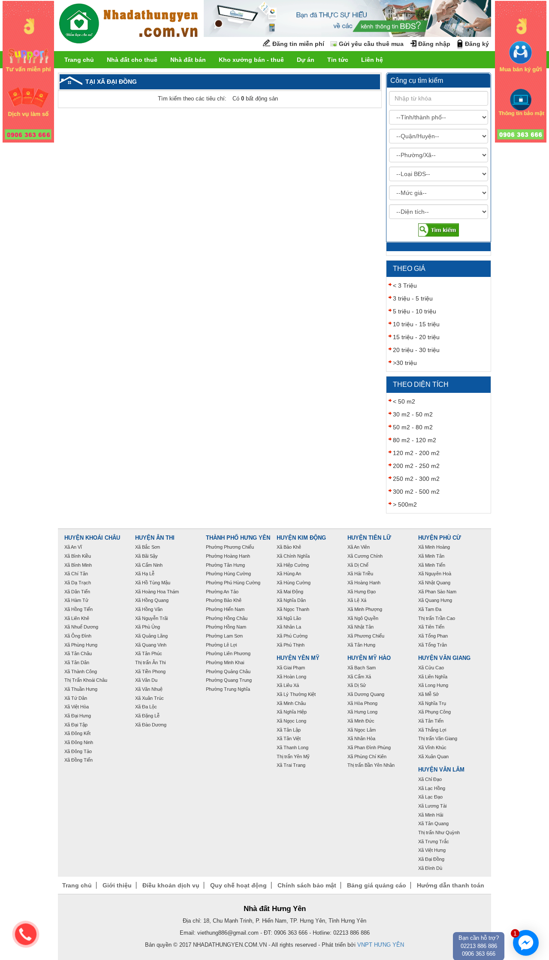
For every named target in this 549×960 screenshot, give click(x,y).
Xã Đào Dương (150, 724)
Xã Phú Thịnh (291, 644)
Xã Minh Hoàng (434, 547)
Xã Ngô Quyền (362, 618)
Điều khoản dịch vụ (170, 885)
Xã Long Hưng (433, 685)
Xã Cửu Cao (431, 667)
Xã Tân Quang (433, 823)
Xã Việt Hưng (432, 850)
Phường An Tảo (222, 591)
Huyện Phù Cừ (439, 538)
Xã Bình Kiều (77, 556)
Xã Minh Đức (360, 720)
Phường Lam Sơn (224, 635)
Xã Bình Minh (78, 565)
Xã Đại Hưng (77, 715)
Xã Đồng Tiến (78, 760)
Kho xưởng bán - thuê (251, 59)
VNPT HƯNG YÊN (380, 945)
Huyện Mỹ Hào (369, 658)
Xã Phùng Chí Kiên (366, 756)
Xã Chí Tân (76, 573)
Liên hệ (372, 59)
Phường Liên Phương (228, 653)
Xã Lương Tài (432, 805)
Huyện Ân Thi (155, 538)
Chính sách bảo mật (307, 885)
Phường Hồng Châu (226, 618)
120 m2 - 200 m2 (416, 453)
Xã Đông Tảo (78, 751)
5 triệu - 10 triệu (414, 311)
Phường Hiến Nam (225, 609)
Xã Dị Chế (357, 565)
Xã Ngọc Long (291, 720)
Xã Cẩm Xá (359, 676)
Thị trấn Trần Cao (436, 618)
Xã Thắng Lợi (432, 729)
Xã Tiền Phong (150, 671)
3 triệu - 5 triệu (413, 298)
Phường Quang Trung (229, 680)
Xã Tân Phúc (148, 653)
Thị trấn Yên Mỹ (293, 756)
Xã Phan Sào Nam (437, 591)
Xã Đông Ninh (78, 742)
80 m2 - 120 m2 (414, 440)
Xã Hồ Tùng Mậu (152, 582)
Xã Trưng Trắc (433, 841)
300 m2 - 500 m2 (416, 491)
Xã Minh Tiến (431, 565)
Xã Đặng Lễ (147, 715)
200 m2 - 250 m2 (416, 465)
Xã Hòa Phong (362, 703)
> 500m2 (405, 504)
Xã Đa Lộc (146, 706)
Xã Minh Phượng (364, 609)
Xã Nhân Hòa (361, 738)
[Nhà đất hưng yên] (28, 71)
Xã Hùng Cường (294, 582)
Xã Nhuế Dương (81, 626)
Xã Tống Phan (433, 635)
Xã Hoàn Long (291, 676)
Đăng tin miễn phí (298, 43)
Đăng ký (477, 43)
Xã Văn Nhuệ (149, 689)
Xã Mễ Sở (428, 694)
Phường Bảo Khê (223, 600)
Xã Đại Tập (75, 724)
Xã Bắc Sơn (147, 547)
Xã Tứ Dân (75, 698)
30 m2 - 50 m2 (413, 414)
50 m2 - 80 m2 (413, 427)
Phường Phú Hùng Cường (233, 582)
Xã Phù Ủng (147, 626)
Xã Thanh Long (292, 747)
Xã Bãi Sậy (146, 556)
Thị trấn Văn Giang (437, 738)
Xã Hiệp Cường (293, 565)
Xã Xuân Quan (433, 756)
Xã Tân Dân (76, 662)
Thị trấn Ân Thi (150, 662)
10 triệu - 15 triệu (416, 324)
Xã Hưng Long (362, 711)
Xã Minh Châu (291, 703)
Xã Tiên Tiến (431, 626)
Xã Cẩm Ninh (149, 565)
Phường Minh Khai (225, 662)
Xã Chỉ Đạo (430, 779)
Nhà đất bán (188, 59)
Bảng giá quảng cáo (376, 885)
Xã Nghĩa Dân (291, 600)
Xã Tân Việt (289, 738)
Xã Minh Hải (430, 814)
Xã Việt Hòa (76, 706)
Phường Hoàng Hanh (228, 556)
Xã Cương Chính (365, 556)
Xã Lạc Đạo (430, 796)
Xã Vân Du (146, 680)
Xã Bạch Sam (361, 667)
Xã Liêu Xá (288, 685)
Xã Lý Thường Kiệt (296, 694)
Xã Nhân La (289, 626)
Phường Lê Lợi (221, 644)
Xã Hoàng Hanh (363, 582)
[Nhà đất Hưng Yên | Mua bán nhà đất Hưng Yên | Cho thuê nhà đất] (128, 24)
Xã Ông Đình (77, 635)
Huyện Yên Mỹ (298, 658)
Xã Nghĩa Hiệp (292, 711)
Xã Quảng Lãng (151, 635)
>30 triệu (405, 362)
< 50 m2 (404, 401)
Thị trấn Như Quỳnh (439, 832)
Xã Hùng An (289, 573)
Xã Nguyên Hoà (434, 573)
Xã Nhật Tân (360, 626)
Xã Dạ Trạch (77, 582)
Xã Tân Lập (289, 729)
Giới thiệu (117, 885)
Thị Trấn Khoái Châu (85, 680)
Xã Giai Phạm (291, 667)
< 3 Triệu (405, 285)
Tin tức (337, 59)
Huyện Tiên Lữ (369, 538)
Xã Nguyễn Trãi (151, 618)
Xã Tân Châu (78, 653)
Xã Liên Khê (76, 618)
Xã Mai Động (290, 591)
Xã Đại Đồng (431, 859)
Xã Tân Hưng (361, 644)
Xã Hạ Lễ (144, 573)
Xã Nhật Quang (434, 582)
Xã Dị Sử (356, 685)
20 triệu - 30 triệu (416, 349)
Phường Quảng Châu (228, 671)
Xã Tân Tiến (430, 720)
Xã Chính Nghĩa (293, 556)
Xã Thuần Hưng (80, 689)
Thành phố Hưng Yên (238, 538)
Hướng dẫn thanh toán (450, 885)
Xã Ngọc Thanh (293, 609)
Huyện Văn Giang (444, 658)
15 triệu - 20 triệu (416, 337)
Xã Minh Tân (431, 556)
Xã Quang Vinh (150, 644)
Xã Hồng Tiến (78, 609)
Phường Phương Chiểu (230, 547)
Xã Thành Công (80, 671)
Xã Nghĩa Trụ (432, 703)
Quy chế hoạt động (238, 885)
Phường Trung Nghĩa (228, 689)
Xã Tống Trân (432, 644)
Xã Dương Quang (365, 694)
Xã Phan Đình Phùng (369, 747)
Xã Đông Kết (77, 733)
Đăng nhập (434, 43)
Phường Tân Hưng (225, 565)
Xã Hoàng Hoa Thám (157, 591)
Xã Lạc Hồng (431, 788)
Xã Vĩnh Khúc (432, 747)
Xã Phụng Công (434, 711)
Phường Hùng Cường (228, 573)
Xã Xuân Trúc (149, 698)
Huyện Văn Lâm (441, 770)
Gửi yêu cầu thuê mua (371, 43)
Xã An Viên (358, 547)
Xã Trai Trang (291, 765)
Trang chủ (79, 59)
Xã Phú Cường (292, 635)
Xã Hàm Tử (76, 600)
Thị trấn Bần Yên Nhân (371, 765)
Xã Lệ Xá (356, 600)
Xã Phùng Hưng (80, 644)
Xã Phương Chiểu (365, 635)
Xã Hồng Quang (152, 600)
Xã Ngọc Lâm (361, 729)
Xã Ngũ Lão (289, 618)
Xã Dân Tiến (77, 591)
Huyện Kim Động (301, 538)
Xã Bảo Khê (289, 547)
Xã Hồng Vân (149, 609)
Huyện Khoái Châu (92, 538)
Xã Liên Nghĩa (432, 676)
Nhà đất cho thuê (132, 59)
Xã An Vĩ (73, 547)
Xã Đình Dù (430, 868)
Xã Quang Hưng (435, 600)
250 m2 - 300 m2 (416, 478)
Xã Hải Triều (360, 573)
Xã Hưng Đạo (361, 591)
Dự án (305, 59)
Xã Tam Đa (429, 609)
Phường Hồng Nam (226, 626)
